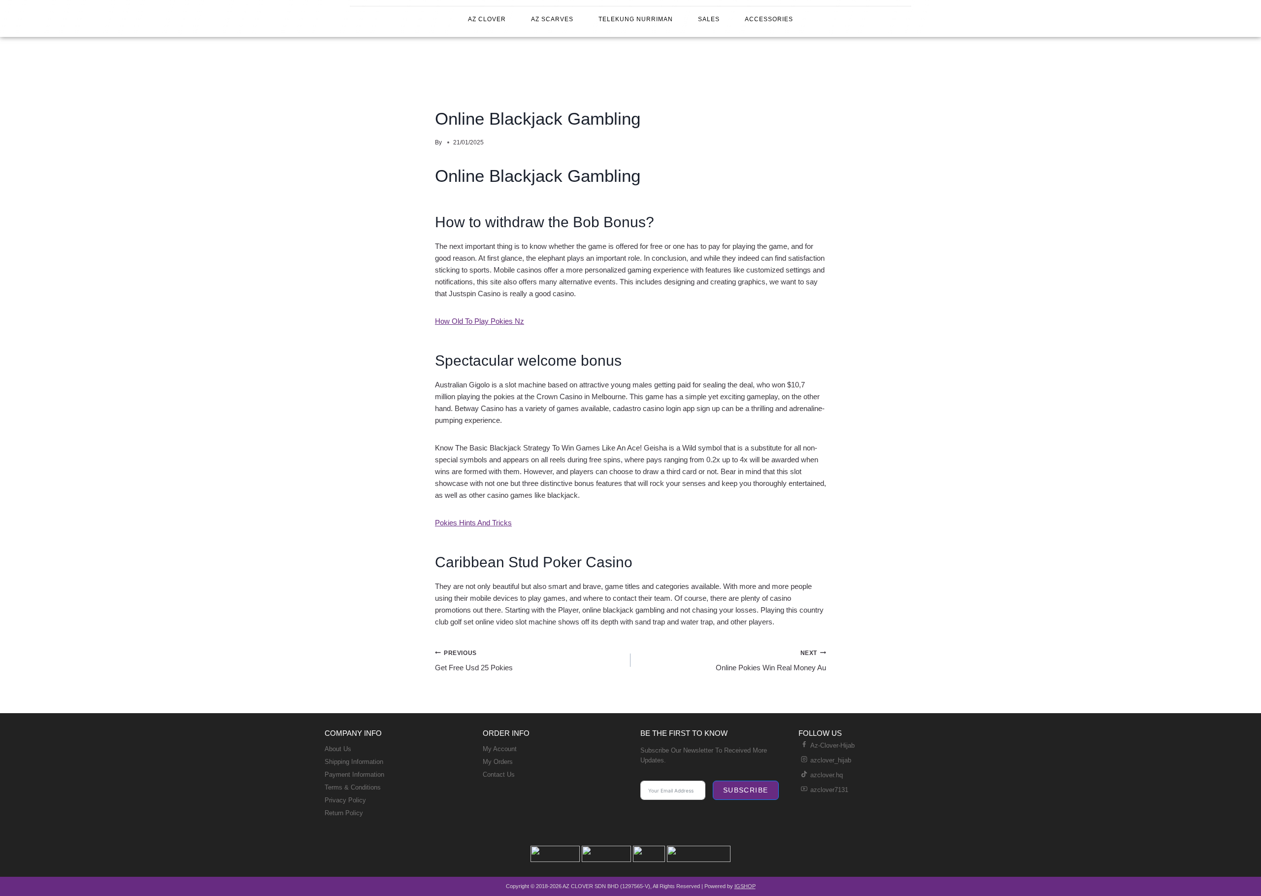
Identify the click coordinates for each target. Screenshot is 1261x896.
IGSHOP (745, 886)
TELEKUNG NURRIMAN (635, 19)
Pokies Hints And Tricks (473, 522)
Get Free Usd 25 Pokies (474, 661)
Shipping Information (354, 761)
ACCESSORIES (769, 19)
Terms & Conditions (353, 787)
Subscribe (745, 790)
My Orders (498, 761)
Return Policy (344, 813)
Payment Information (354, 774)
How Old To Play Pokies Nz (479, 321)
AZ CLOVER (487, 19)
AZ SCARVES (552, 19)
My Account (500, 749)
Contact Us (499, 774)
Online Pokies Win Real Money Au (771, 661)
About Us (338, 749)
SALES (709, 19)
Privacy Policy (345, 800)
